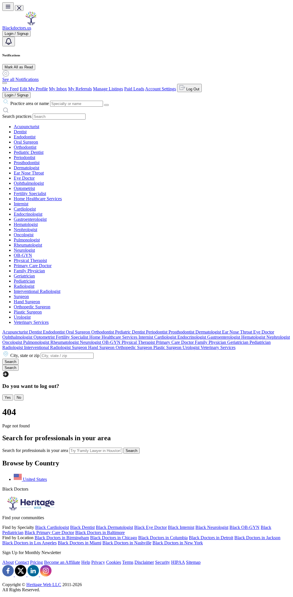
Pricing (36, 562)
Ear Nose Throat (29, 172)
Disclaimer (144, 562)
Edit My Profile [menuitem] (34, 88)
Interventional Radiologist (37, 291)
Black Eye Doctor (150, 527)
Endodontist (24, 136)
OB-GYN (23, 255)
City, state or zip (24, 355)
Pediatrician (24, 281)
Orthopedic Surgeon (32, 306)
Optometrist (24, 188)
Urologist (22, 317)
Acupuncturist (26, 126)
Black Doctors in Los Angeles (29, 542)
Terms (127, 562)
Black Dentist (82, 527)
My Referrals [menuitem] (80, 88)
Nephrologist (25, 229)
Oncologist (23, 234)
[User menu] (4, 83)
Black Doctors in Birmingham (62, 537)
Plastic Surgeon (28, 312)
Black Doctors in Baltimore (100, 532)
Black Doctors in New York (178, 542)
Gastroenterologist (30, 219)
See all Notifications (20, 79)
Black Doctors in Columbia (163, 537)
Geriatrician (24, 275)
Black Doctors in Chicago (113, 537)
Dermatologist (26, 167)
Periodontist (24, 157)
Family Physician (29, 270)
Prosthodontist (26, 162)
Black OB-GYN (244, 527)
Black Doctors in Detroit (211, 537)
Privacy (98, 562)
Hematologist (26, 224)
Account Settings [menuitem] (160, 88)
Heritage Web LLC (43, 584)
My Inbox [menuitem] (58, 88)
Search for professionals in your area (35, 450)
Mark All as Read (19, 67)
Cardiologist (25, 209)
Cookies (113, 562)
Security (162, 562)
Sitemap (193, 562)
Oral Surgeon (26, 142)
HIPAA (178, 562)
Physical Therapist (30, 260)
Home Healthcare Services (38, 198)
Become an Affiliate (62, 562)
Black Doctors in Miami (79, 542)
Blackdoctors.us (16, 27)
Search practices (16, 116)
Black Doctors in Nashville (126, 542)
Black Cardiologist (52, 527)
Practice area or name (29, 103)
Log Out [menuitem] (192, 89)
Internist (21, 203)
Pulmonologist (27, 239)
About (8, 562)
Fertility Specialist (30, 193)
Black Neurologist (211, 527)
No (19, 397)
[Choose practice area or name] (106, 105)
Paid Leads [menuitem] (134, 88)
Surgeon (21, 296)
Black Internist (181, 527)
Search (131, 451)
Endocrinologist (28, 214)
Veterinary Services (31, 322)
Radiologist (24, 286)
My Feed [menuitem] (10, 88)
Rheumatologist (28, 245)
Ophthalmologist (29, 183)
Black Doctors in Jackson (257, 537)
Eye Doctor (24, 178)
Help (85, 562)
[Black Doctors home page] (31, 23)
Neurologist (24, 250)
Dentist (20, 131)
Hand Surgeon (27, 301)
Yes (8, 397)
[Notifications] (8, 41)
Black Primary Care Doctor (49, 532)
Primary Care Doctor (33, 265)
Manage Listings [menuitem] (108, 88)
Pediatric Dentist (28, 152)
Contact (22, 562)
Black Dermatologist (114, 527)
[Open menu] (8, 6)
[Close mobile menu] (19, 8)
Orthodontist (25, 147)
